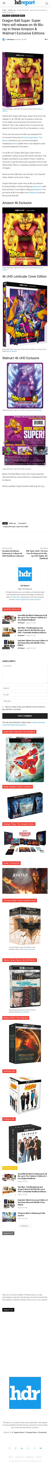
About (11, 1457)
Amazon (36, 186)
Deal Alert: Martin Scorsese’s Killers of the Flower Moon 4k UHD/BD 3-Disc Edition (33, 643)
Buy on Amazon (12, 351)
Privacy (38, 1457)
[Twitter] (34, 1448)
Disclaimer (30, 1457)
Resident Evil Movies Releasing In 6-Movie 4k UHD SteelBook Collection (13, 553)
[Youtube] (40, 1448)
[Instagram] (15, 1448)
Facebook (36, 599)
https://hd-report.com (25, 589)
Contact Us (19, 1457)
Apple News (25, 599)
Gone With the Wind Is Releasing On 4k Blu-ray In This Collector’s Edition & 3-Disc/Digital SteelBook (32, 617)
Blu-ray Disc (15, 15)
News (22, 15)
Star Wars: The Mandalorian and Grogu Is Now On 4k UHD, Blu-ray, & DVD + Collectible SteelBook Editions (32, 630)
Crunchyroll (22, 523)
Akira (15, 144)
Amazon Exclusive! (29, 949)
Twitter (17, 599)
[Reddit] (28, 1448)
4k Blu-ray (12, 10)
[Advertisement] (25, 1263)
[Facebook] (9, 1448)
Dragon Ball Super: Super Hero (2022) (15, 526)
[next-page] (7, 653)
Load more (24, 1226)
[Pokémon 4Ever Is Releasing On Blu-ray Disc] (9, 1217)
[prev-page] (3, 653)
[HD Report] (25, 2)
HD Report (10, 39)
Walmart (34, 192)
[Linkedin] (22, 1448)
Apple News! (19, 1432)
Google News (16, 597)
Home (4, 10)
